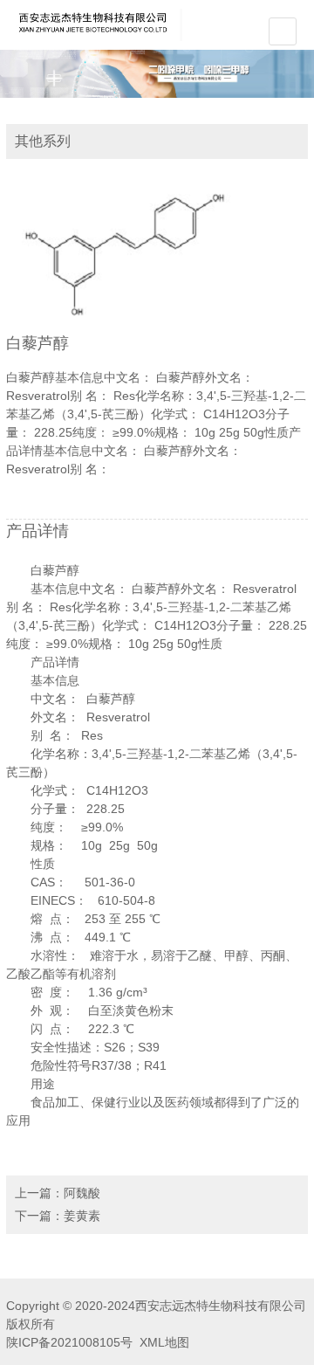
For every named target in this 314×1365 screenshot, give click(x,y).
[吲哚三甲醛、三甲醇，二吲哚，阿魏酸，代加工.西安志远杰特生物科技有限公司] (94, 24)
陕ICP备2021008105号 (69, 1342)
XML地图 (164, 1342)
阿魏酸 (82, 1193)
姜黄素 (82, 1216)
